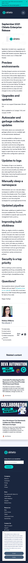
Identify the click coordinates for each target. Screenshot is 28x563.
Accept (14, 553)
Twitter (7, 530)
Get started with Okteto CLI (11, 494)
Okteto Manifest (8, 498)
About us (6, 478)
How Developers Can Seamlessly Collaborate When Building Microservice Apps (14, 422)
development (7, 333)
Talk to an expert (8, 525)
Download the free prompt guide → (11, 5)
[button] (23, 12)
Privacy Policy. (7, 549)
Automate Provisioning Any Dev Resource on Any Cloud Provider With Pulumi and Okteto (14, 382)
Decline (14, 557)
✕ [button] (26, 1)
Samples (6, 500)
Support (6, 528)
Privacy (6, 487)
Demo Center (7, 512)
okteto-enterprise (8, 335)
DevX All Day (7, 518)
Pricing (6, 483)
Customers (7, 480)
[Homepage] (10, 452)
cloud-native (7, 331)
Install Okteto (7, 496)
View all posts (6, 323)
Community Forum (9, 516)
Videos (6, 514)
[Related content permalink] (5, 355)
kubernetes (6, 329)
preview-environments (7, 339)
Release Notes (7, 503)
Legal (5, 485)
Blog (5, 510)
